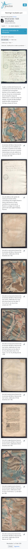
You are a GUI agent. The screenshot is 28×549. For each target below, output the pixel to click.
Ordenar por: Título (7, 42)
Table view (13, 39)
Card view (5, 39)
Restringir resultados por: (14, 13)
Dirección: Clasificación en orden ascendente (13, 45)
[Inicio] (7, 5)
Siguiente (16, 546)
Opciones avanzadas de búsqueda (10, 31)
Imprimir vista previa (8, 37)
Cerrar (15, 17)
